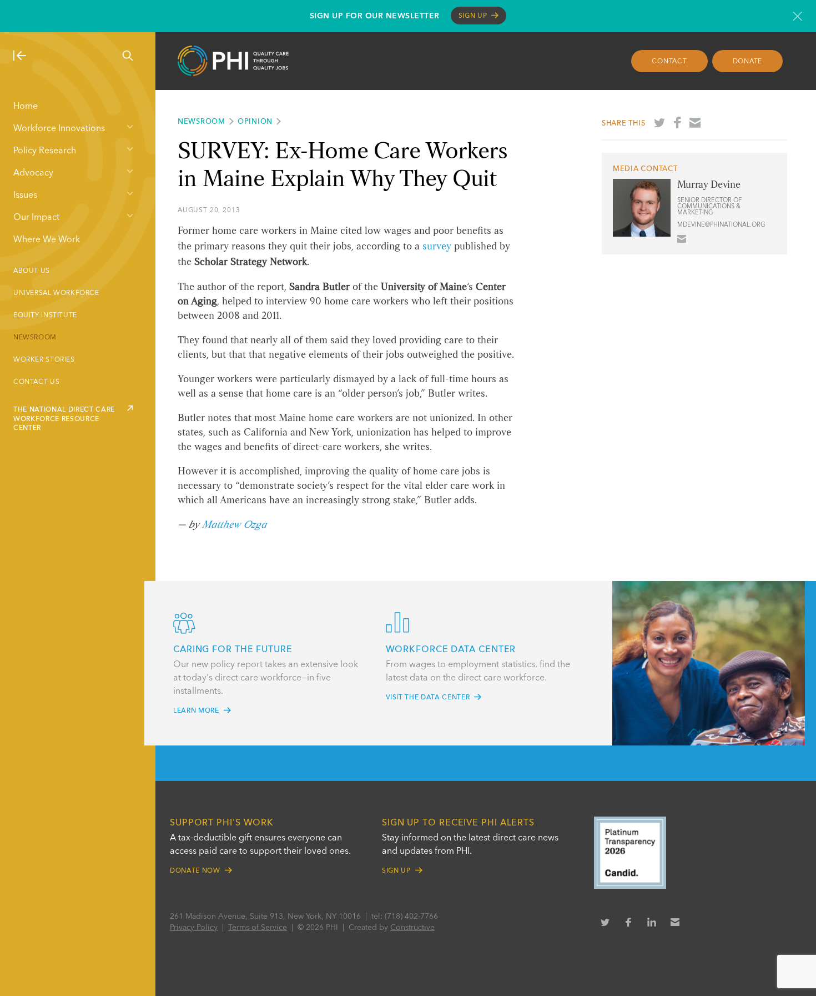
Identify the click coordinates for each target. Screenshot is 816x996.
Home (25, 106)
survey (436, 247)
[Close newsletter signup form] (797, 16)
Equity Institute (45, 315)
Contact (669, 61)
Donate (748, 61)
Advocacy (33, 173)
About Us (31, 271)
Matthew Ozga (234, 525)
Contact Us (36, 382)
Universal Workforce (56, 293)
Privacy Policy (194, 928)
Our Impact (36, 217)
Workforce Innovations (59, 128)
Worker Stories (44, 360)
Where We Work (46, 240)
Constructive (412, 928)
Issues (25, 195)
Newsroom (35, 337)
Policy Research (44, 151)
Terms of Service (257, 928)
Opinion (255, 122)
